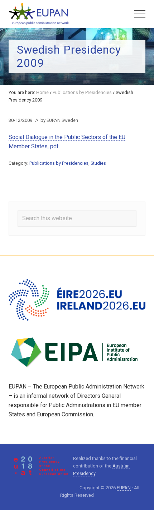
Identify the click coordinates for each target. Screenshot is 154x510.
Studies (98, 163)
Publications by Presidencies (58, 163)
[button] (139, 14)
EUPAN (124, 487)
